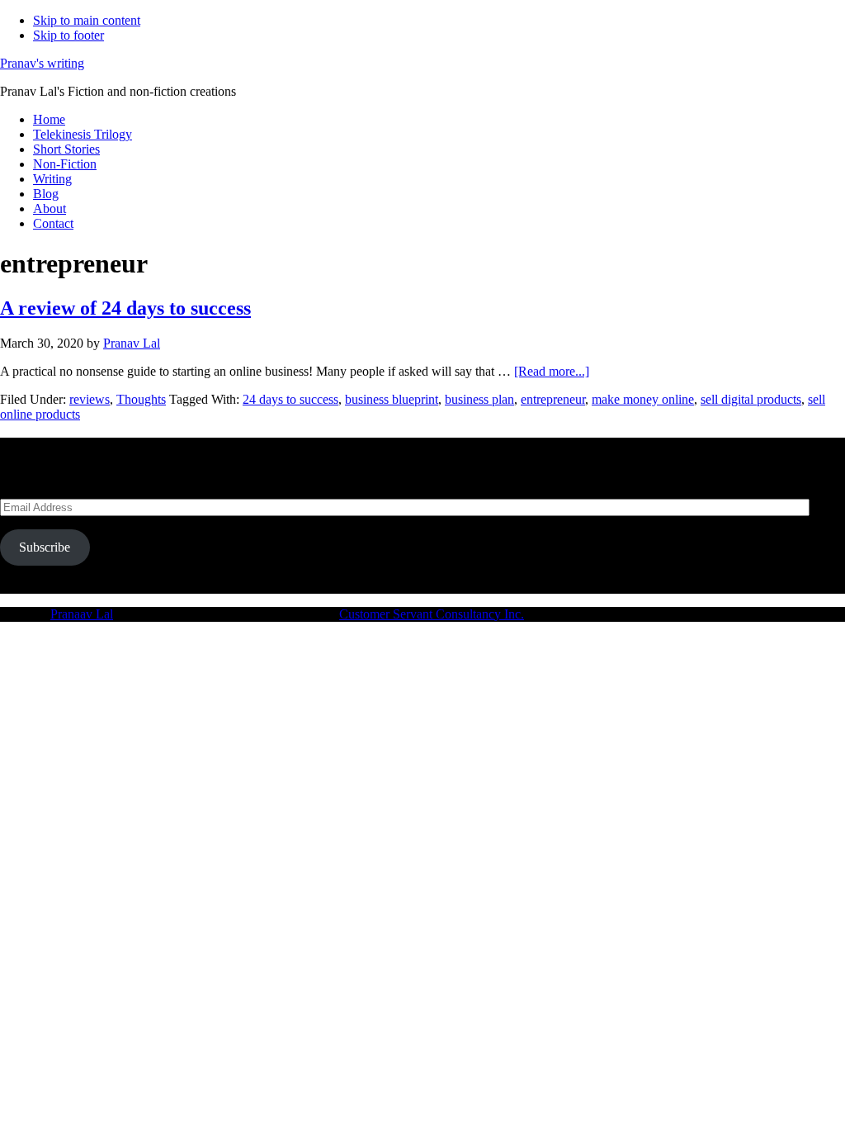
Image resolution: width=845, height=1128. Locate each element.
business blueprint (391, 399)
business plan (479, 399)
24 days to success (290, 399)
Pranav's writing (42, 63)
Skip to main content (86, 20)
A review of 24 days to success (125, 308)
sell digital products (751, 399)
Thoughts (141, 399)
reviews (89, 399)
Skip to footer (68, 35)
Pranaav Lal (81, 614)
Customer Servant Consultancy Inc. (431, 614)
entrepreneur (553, 399)
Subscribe (44, 547)
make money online (643, 399)
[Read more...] (551, 371)
